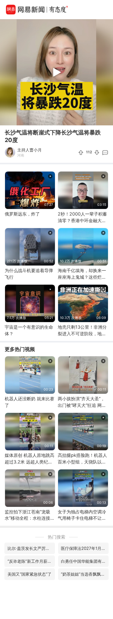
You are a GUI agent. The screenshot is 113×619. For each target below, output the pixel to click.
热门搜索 (56, 537)
